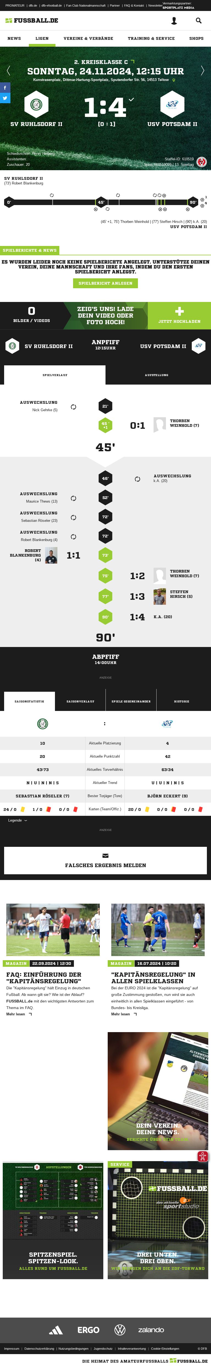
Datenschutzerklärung (39, 1348)
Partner (115, 5)
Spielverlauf (55, 375)
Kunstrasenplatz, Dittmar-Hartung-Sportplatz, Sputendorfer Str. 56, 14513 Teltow (101, 80)
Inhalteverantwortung (132, 1348)
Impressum (11, 1348)
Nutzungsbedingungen (73, 1348)
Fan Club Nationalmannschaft (86, 5)
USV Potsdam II (172, 124)
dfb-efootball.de (51, 5)
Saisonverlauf (80, 701)
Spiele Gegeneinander (131, 701)
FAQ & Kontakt (134, 5)
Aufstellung (156, 375)
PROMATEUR (14, 5)
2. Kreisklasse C (101, 62)
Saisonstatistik (29, 701)
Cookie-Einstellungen (165, 1348)
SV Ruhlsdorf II (36, 124)
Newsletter (155, 5)
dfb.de (33, 5)
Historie (181, 701)
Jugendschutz (103, 1348)
